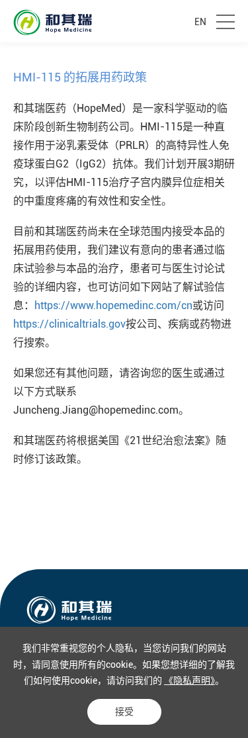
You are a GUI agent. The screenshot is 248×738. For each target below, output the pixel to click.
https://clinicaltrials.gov (69, 324)
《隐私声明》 (189, 680)
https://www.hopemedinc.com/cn (113, 305)
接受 (124, 711)
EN (200, 22)
